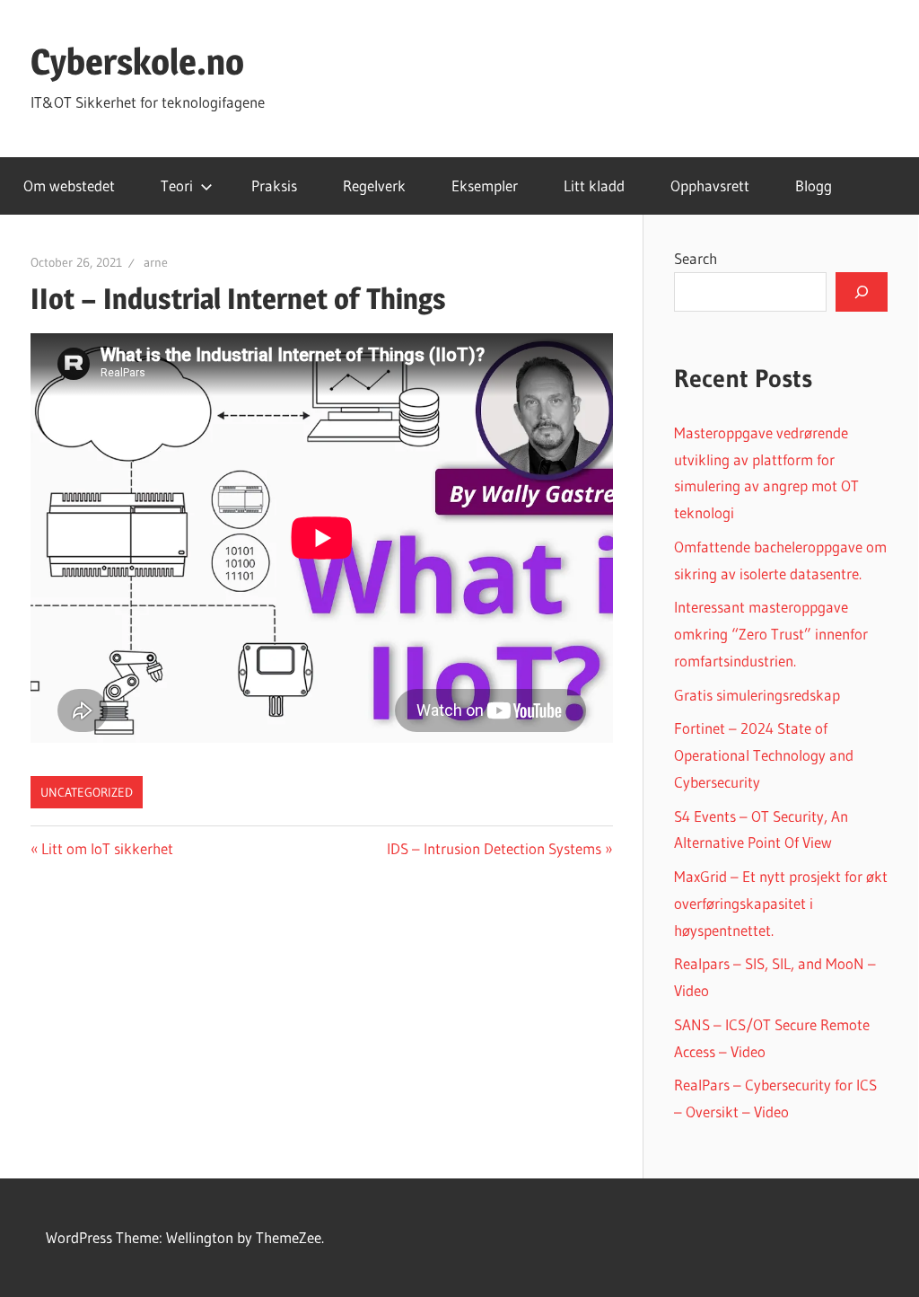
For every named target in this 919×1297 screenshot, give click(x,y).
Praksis (274, 185)
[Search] (862, 292)
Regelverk (374, 185)
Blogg (813, 185)
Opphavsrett (709, 185)
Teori (177, 185)
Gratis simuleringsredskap (757, 694)
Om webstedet (69, 185)
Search (695, 258)
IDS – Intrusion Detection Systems (494, 848)
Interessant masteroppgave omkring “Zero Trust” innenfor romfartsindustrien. (771, 633)
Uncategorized (86, 792)
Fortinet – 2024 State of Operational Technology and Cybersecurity (763, 755)
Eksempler (484, 185)
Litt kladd (594, 185)
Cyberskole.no (137, 62)
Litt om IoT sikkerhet (106, 848)
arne (156, 262)
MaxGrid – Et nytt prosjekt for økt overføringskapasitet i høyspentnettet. (781, 903)
